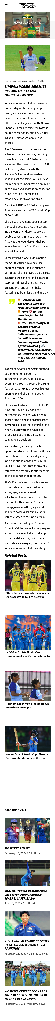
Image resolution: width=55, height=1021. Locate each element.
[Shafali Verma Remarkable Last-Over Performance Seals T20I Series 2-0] (27, 873)
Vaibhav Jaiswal (38, 953)
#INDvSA (32, 346)
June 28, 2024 (10, 81)
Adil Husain (22, 81)
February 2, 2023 (15, 1003)
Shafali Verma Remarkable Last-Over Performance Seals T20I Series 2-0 (26, 894)
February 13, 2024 (16, 853)
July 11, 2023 (13, 903)
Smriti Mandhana (22, 282)
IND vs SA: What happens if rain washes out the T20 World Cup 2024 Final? (27, 210)
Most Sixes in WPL (18, 848)
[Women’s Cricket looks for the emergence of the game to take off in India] (27, 973)
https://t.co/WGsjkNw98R (35, 349)
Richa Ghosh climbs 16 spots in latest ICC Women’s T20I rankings (27, 945)
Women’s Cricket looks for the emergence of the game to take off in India (26, 995)
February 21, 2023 (16, 953)
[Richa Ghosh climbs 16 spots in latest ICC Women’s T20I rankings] (27, 923)
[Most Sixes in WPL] (27, 830)
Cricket (32, 81)
